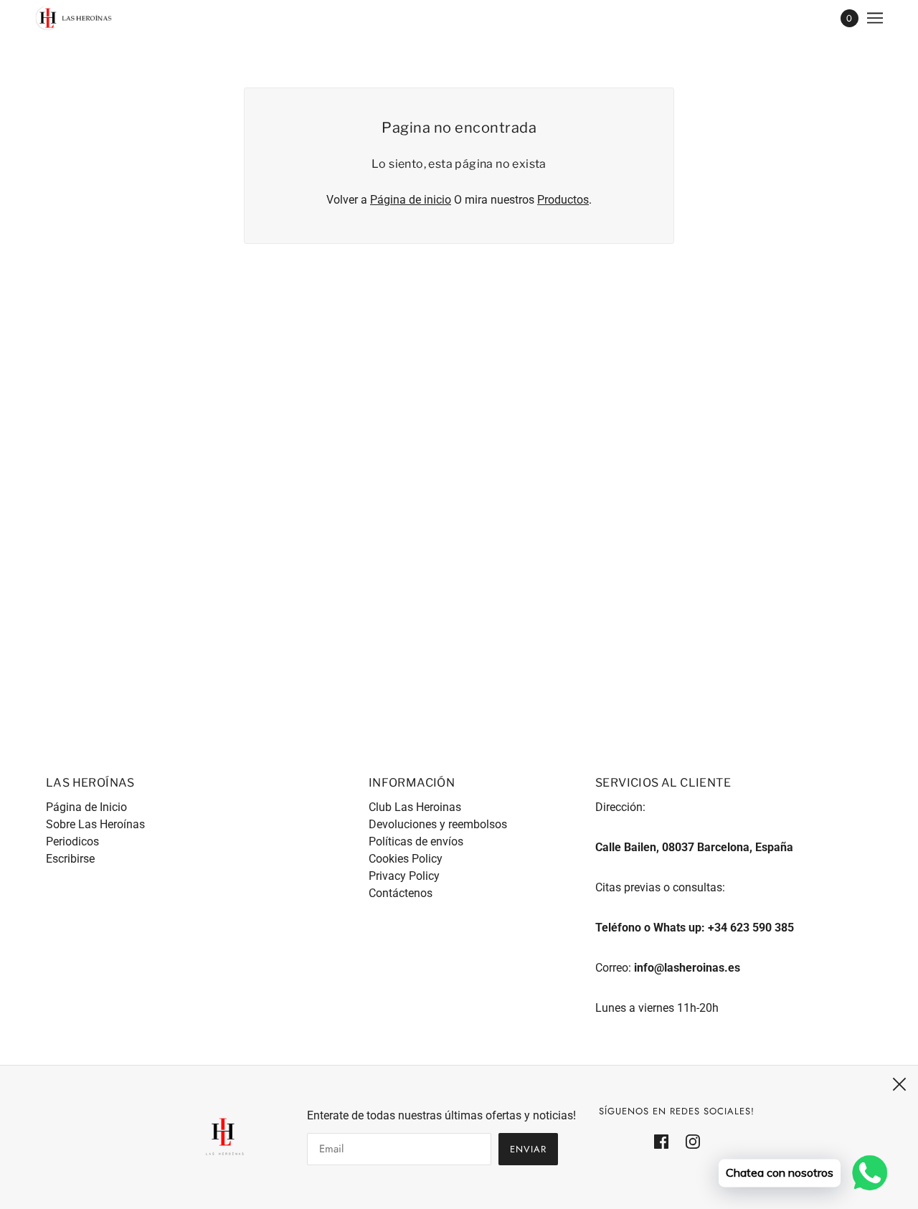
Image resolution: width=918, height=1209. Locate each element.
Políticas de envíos (416, 841)
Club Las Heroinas (415, 807)
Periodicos (72, 841)
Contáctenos (400, 893)
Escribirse (70, 859)
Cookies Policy (406, 859)
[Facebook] (665, 1141)
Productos (563, 200)
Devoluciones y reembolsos (438, 824)
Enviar (528, 1149)
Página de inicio (410, 200)
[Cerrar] (899, 1084)
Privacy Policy (404, 876)
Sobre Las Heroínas (95, 824)
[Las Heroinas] (73, 18)
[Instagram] (688, 1141)
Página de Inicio (86, 807)
